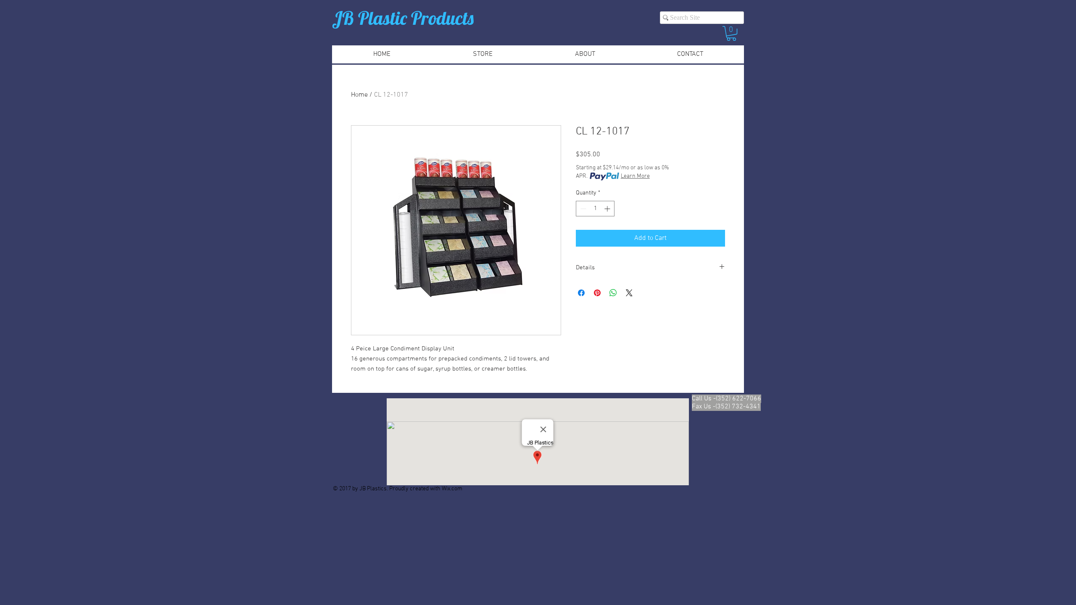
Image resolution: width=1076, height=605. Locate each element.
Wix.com (452, 488)
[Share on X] (629, 293)
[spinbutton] (595, 208)
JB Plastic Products (403, 17)
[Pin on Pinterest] (597, 293)
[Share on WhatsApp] (613, 293)
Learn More (635, 176)
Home (359, 95)
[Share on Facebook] (581, 293)
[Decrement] (582, 208)
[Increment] (608, 208)
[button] (731, 33)
